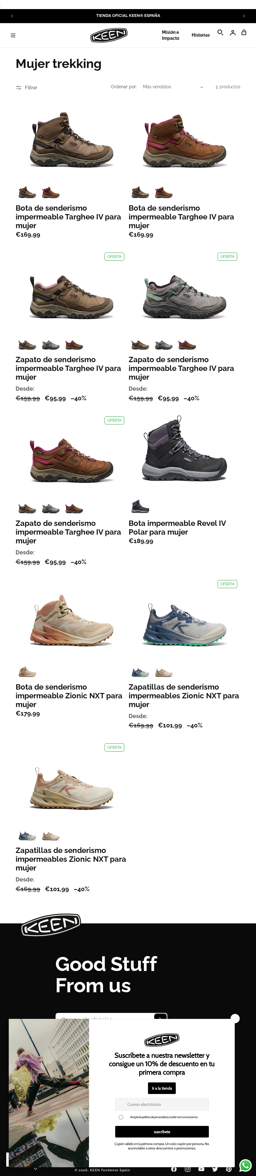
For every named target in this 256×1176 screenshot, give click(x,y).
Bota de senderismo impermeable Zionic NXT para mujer (69, 696)
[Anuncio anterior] (12, 16)
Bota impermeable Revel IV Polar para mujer (177, 528)
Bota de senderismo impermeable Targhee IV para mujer (68, 217)
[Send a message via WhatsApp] (245, 1165)
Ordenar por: (124, 86)
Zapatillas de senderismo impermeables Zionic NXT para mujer (184, 696)
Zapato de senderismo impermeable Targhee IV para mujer (68, 368)
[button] (13, 35)
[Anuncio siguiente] (244, 16)
